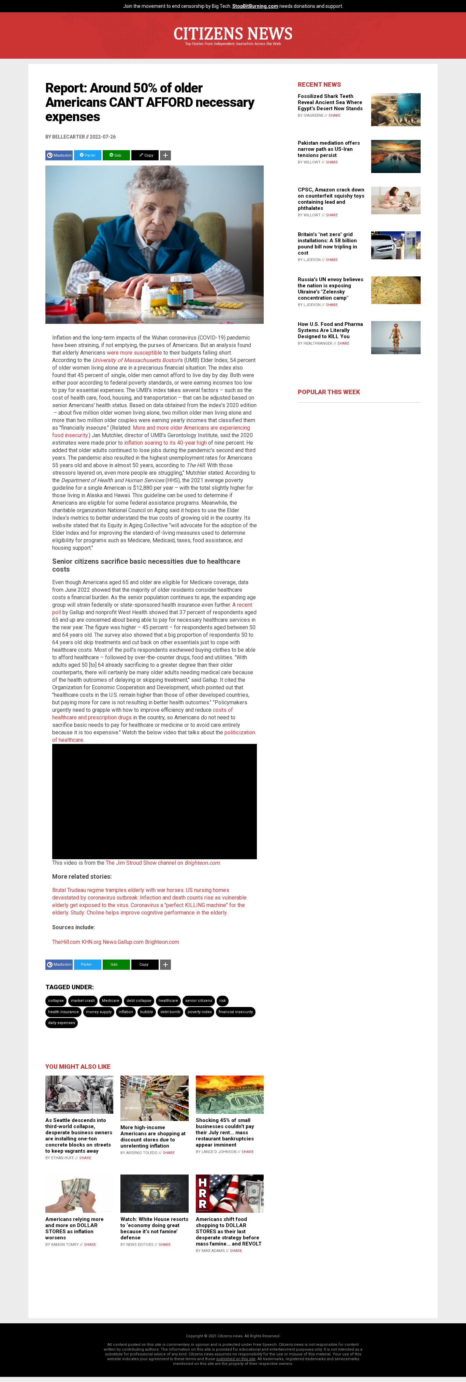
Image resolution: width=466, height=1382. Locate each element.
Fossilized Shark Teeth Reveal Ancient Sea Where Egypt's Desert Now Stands (330, 102)
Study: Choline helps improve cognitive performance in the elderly (149, 912)
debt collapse (139, 1000)
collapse (56, 1000)
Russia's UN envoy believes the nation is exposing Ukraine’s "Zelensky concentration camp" (330, 288)
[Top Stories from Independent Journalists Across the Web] (233, 48)
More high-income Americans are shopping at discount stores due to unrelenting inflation (153, 1136)
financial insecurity (236, 1012)
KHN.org (91, 942)
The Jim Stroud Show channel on (163, 863)
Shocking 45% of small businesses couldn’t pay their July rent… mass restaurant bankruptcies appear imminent (225, 1132)
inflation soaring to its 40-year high (165, 443)
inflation (126, 1012)
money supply (99, 1012)
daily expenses (61, 1023)
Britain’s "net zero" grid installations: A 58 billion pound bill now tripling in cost (327, 243)
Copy (148, 155)
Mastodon (63, 155)
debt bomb (170, 1012)
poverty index (200, 1012)
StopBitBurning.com (255, 6)
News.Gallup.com (123, 942)
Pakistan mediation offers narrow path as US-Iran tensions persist (329, 149)
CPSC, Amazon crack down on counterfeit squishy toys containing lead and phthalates (331, 199)
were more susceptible (134, 352)
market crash (83, 1000)
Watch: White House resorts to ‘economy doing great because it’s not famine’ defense (154, 1228)
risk (222, 1000)
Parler (90, 155)
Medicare (110, 1000)
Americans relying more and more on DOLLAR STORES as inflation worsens (74, 1228)
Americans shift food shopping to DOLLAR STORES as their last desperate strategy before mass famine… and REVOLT (229, 1231)
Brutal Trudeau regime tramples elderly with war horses (118, 890)
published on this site (236, 1359)
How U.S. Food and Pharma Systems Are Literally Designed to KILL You (330, 330)
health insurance (63, 1012)
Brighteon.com (162, 942)
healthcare (168, 1000)
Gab (117, 155)
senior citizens (198, 1000)
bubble (146, 1012)
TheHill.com (66, 942)
